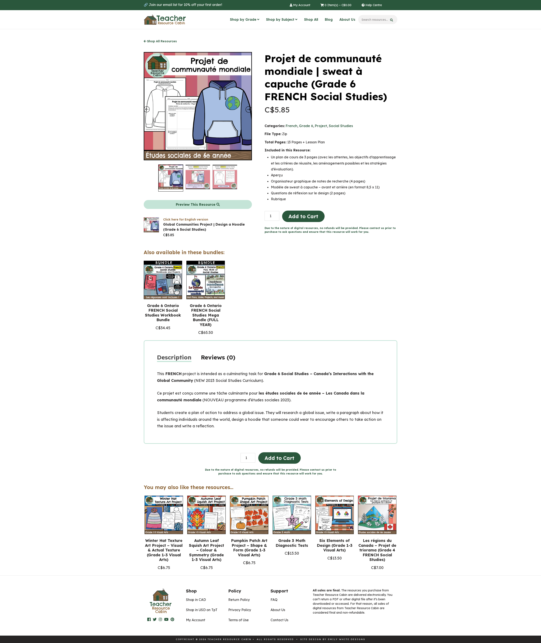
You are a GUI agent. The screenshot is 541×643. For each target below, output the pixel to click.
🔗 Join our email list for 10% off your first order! (183, 5)
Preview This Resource (196, 204)
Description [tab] (174, 357)
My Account (301, 5)
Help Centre (373, 5)
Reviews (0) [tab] (218, 357)
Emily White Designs (346, 639)
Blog (329, 19)
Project (321, 126)
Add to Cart (303, 216)
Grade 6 (306, 126)
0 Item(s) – (337, 5)
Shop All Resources (161, 41)
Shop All (311, 19)
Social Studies (341, 126)
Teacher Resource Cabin (165, 19)
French (291, 126)
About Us (347, 19)
